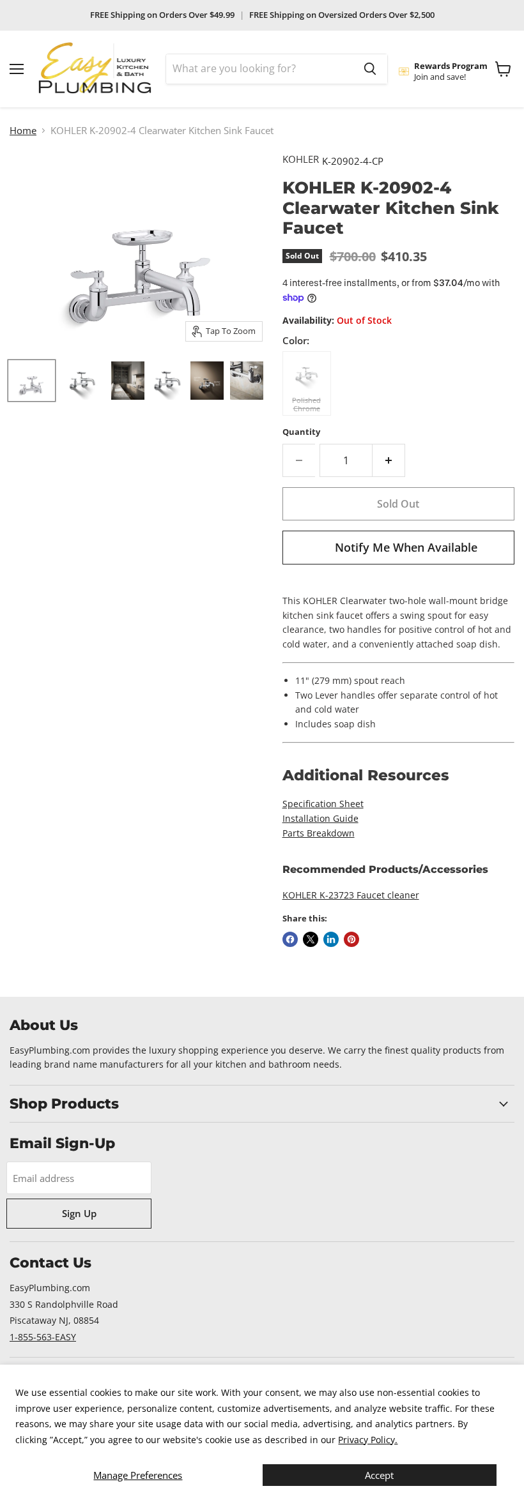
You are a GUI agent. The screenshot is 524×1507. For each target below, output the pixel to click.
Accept (379, 1475)
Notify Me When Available (406, 547)
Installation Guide (320, 818)
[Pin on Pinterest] (351, 939)
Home (23, 130)
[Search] (370, 69)
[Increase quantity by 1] (389, 460)
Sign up (79, 1213)
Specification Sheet (323, 804)
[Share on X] (310, 939)
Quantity (301, 432)
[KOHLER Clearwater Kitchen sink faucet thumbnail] (31, 380)
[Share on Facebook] (290, 939)
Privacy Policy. (367, 1440)
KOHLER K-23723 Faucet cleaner (350, 895)
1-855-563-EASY (43, 1337)
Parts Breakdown (318, 833)
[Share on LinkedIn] (331, 939)
